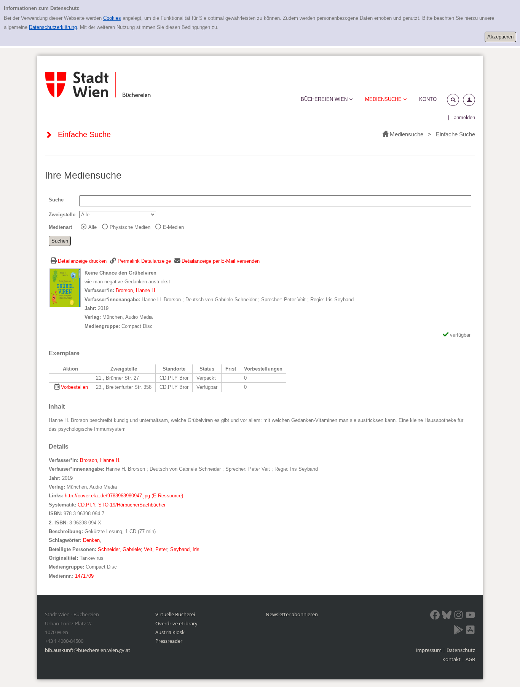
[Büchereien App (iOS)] (470, 631)
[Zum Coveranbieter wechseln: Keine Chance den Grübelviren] (65, 287)
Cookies (112, 18)
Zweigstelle (62, 214)
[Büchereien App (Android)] (458, 631)
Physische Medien (130, 227)
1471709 (84, 576)
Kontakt (451, 659)
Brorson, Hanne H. (136, 290)
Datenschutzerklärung (53, 27)
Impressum (429, 650)
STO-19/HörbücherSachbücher (132, 505)
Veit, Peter (155, 549)
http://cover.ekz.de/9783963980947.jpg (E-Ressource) (124, 495)
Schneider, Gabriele (119, 549)
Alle (92, 227)
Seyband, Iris (184, 549)
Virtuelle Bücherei (175, 614)
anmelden (464, 117)
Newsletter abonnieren (292, 614)
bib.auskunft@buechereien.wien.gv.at (87, 650)
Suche (56, 200)
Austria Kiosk (170, 632)
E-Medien (173, 227)
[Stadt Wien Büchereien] (98, 85)
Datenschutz (461, 650)
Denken (91, 540)
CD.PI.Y (86, 505)
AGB (470, 659)
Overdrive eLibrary (176, 623)
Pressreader (168, 640)
